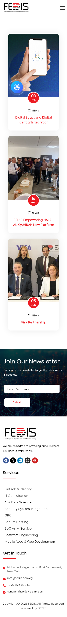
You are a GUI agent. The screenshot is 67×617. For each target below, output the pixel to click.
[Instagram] (28, 460)
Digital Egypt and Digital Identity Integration (33, 120)
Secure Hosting (16, 522)
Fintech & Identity (18, 489)
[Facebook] (6, 460)
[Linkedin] (20, 460)
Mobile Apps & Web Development (30, 541)
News (35, 110)
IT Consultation (16, 496)
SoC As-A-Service (18, 528)
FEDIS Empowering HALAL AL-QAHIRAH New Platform (33, 222)
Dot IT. (42, 608)
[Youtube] (35, 460)
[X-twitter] (13, 460)
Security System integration (26, 509)
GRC (8, 515)
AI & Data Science (18, 502)
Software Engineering (21, 535)
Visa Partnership (33, 322)
